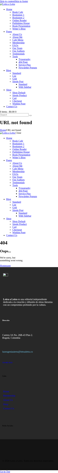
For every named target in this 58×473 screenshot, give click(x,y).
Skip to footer (21, 1)
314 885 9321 (7, 363)
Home (3, 130)
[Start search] (30, 115)
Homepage (5, 265)
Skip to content (7, 1)
